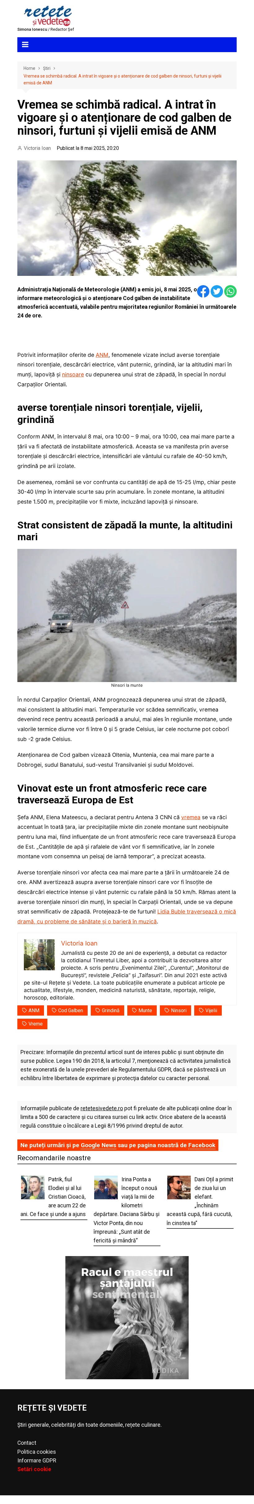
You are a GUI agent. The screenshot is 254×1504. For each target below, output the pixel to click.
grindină (111, 1010)
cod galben (70, 1010)
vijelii (211, 1010)
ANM (102, 355)
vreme (35, 1024)
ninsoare (73, 374)
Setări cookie (34, 1469)
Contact (26, 1443)
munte (145, 1010)
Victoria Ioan (37, 148)
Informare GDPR (36, 1460)
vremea (190, 817)
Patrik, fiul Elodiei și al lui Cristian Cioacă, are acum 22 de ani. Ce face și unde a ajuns (53, 1197)
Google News (98, 1145)
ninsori (178, 1010)
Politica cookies (36, 1452)
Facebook (201, 1145)
